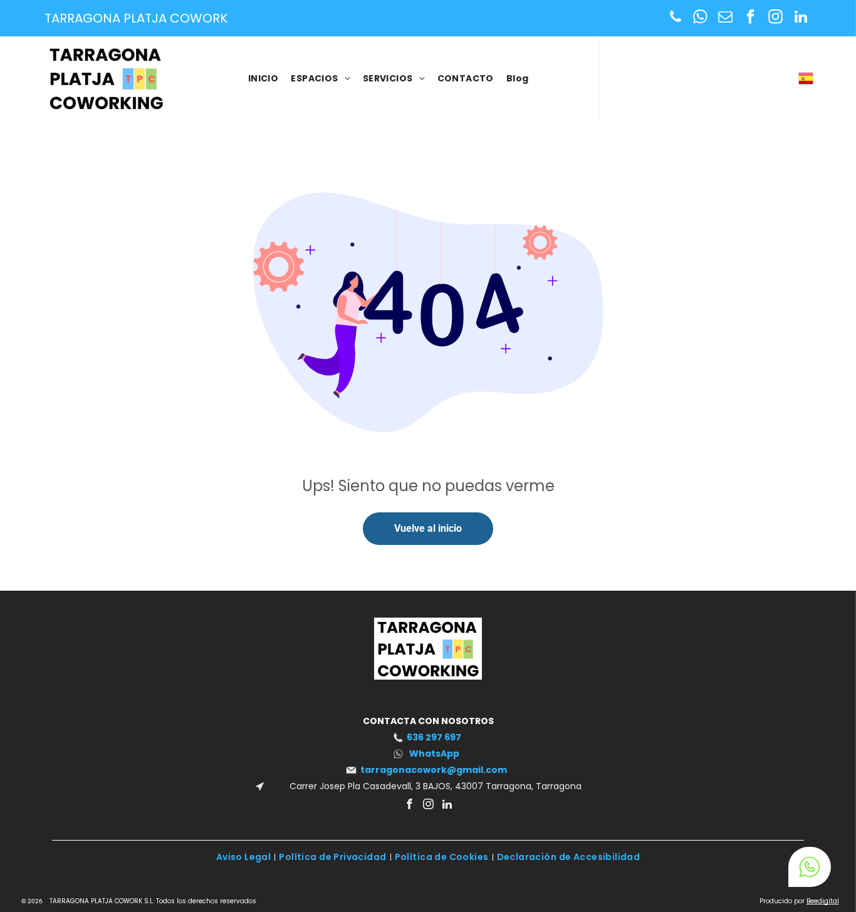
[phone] (675, 18)
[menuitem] (263, 78)
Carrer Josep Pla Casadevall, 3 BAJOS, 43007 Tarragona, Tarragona (434, 786)
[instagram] (775, 18)
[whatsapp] (700, 18)
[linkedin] (801, 18)
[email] (725, 18)
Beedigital (822, 901)
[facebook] (750, 18)
